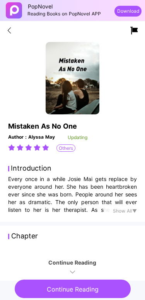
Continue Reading (73, 289)
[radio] (12, 147)
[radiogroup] (28, 147)
